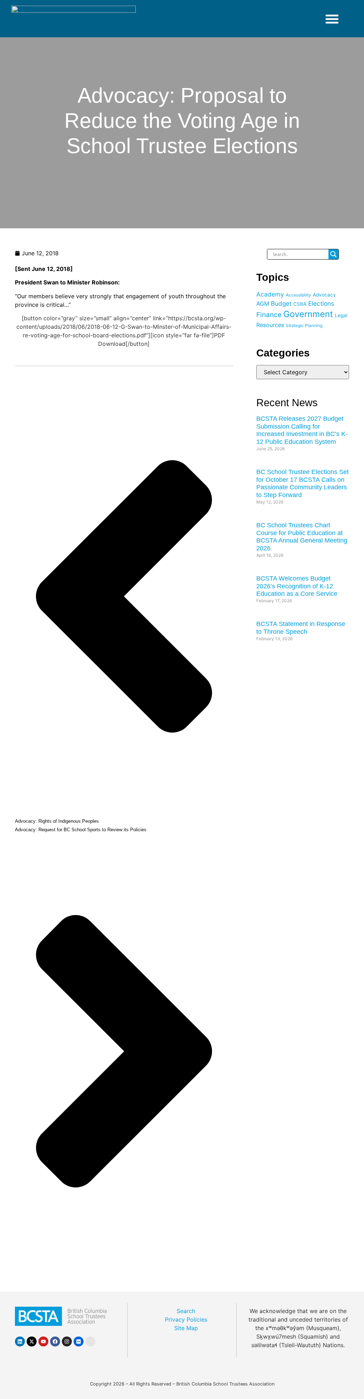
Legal (341, 315)
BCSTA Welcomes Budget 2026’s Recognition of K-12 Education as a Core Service (296, 586)
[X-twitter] (32, 1341)
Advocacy (324, 295)
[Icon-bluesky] (90, 1341)
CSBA (299, 304)
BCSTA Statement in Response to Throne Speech (300, 627)
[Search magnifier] (333, 254)
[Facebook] (55, 1341)
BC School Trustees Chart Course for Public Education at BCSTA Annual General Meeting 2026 (301, 537)
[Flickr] (79, 1341)
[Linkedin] (20, 1341)
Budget (281, 303)
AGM (262, 303)
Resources (270, 324)
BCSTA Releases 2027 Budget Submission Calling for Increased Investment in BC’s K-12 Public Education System (302, 430)
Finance (269, 315)
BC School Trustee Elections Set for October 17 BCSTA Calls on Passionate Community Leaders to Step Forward (302, 483)
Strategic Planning (304, 325)
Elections (321, 303)
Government (308, 314)
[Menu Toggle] (332, 19)
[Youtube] (43, 1341)
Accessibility (298, 295)
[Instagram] (67, 1341)
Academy (270, 294)
